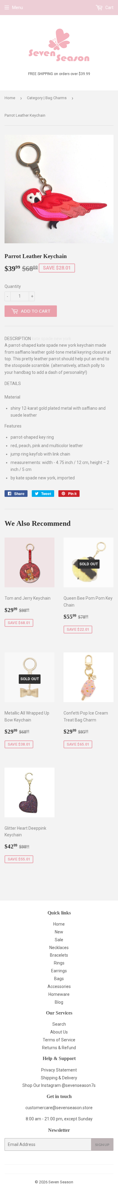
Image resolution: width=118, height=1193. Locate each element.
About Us (59, 1032)
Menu (17, 7)
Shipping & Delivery (59, 1077)
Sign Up (102, 1144)
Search (59, 1024)
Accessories (59, 986)
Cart (108, 7)
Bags (59, 978)
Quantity (13, 286)
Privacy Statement (59, 1070)
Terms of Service (59, 1039)
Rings (59, 963)
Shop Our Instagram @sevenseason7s (59, 1085)
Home (10, 98)
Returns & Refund (59, 1047)
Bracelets (59, 955)
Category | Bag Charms (47, 98)
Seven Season (60, 1182)
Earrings (59, 970)
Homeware (59, 994)
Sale (59, 939)
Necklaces (59, 947)
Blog (59, 1002)
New (59, 931)
